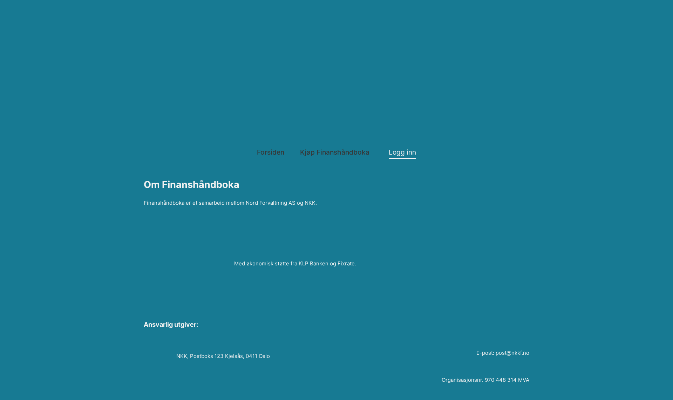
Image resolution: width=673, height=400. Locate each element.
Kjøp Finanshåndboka (334, 152)
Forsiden (270, 152)
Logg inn (402, 152)
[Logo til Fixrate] (203, 263)
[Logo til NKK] (400, 67)
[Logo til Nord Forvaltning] (272, 28)
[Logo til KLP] (156, 263)
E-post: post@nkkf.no (502, 353)
